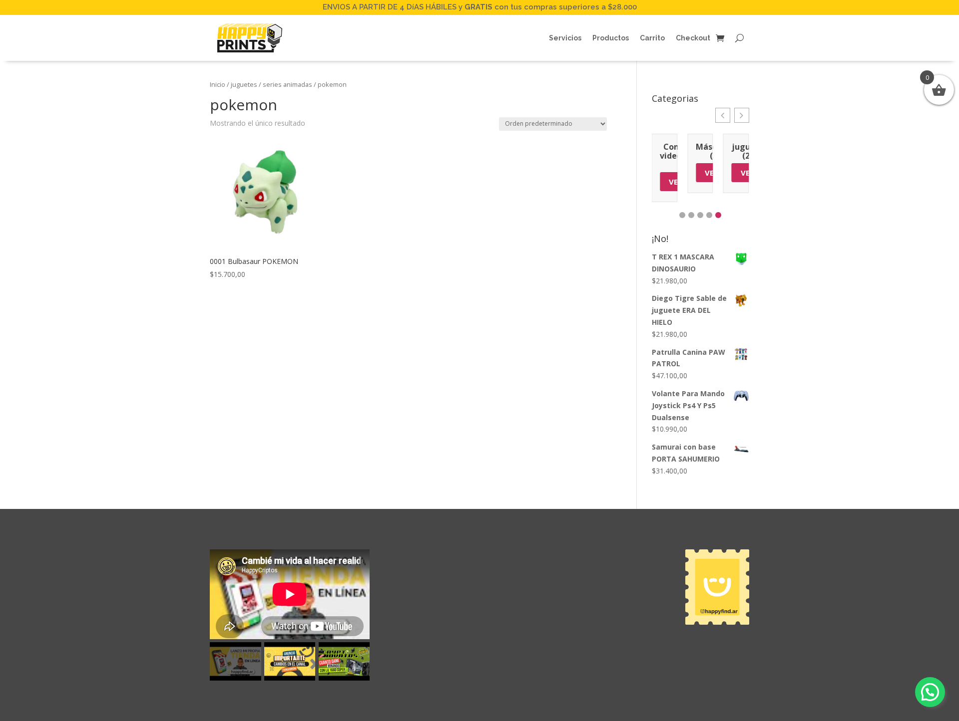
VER (675, 182)
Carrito (652, 38)
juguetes (244, 84)
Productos (610, 38)
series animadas (287, 84)
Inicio (217, 84)
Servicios (565, 38)
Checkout (693, 38)
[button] (722, 115)
